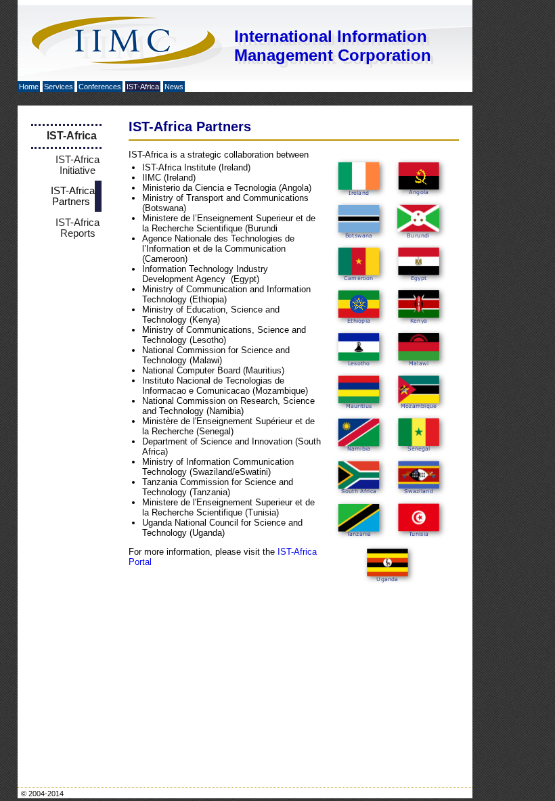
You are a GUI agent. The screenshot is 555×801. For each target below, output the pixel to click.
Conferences (100, 87)
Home (29, 87)
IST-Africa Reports (77, 227)
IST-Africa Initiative (77, 165)
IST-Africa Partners (73, 196)
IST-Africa (143, 87)
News (173, 87)
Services (58, 87)
